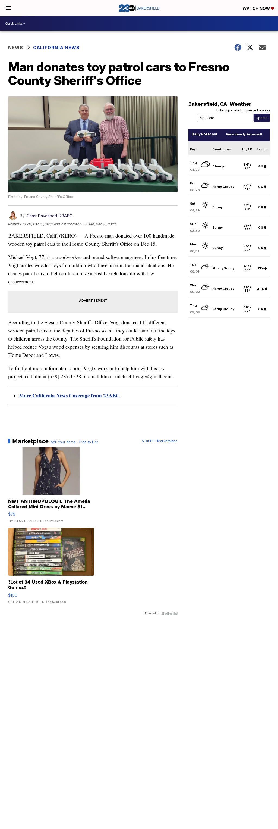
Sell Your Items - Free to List (74, 442)
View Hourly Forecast (243, 134)
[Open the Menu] (8, 8)
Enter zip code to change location (243, 110)
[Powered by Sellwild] (170, 613)
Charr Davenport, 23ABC (49, 215)
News (15, 47)
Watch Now (256, 8)
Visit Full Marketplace (160, 441)
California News (56, 47)
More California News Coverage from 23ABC (69, 395)
